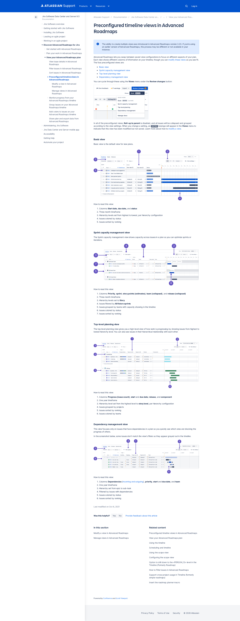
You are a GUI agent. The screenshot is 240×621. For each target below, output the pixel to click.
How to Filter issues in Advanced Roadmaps (168, 570)
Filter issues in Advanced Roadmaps (65, 68)
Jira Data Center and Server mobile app (61, 129)
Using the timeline (157, 543)
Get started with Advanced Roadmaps (63, 49)
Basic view (104, 67)
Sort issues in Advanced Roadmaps (65, 72)
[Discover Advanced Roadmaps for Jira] (164, 17)
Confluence (107, 598)
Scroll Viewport (122, 598)
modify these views (177, 60)
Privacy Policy (147, 613)
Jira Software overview (54, 24)
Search (186, 6)
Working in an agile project (55, 40)
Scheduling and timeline (160, 547)
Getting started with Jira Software (59, 28)
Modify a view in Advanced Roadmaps (111, 533)
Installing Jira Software (54, 32)
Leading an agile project (54, 36)
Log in (194, 6)
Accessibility (49, 134)
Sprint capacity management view (114, 70)
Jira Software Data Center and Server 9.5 (61, 16)
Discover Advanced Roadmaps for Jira (62, 45)
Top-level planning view (109, 73)
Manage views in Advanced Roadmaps (111, 538)
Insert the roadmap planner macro (164, 582)
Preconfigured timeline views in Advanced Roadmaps (173, 533)
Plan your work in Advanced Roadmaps (64, 53)
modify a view (174, 129)
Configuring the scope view (161, 557)
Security (176, 613)
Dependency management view (113, 77)
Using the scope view (158, 552)
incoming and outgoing (133, 481)
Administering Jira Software (56, 125)
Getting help (49, 138)
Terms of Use (163, 613)
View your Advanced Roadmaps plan (63, 57)
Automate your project (54, 142)
